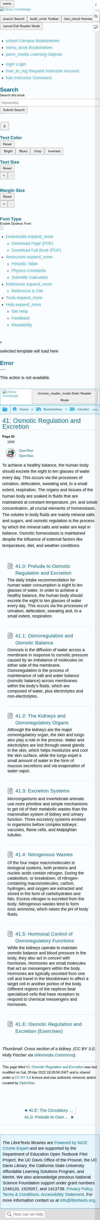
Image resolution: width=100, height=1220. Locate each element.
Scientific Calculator (29, 277)
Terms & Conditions (21, 1194)
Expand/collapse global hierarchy (7, 410)
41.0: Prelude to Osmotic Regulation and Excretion (43, 569)
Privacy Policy (79, 1189)
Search (9, 1214)
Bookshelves (53, 409)
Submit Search (14, 110)
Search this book (12, 95)
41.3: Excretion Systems (42, 790)
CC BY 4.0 (23, 1077)
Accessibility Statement (62, 1194)
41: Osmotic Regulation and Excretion (54, 1067)
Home (24, 409)
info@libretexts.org (77, 1200)
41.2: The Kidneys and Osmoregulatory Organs (42, 719)
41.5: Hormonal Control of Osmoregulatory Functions (44, 937)
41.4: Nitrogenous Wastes (44, 854)
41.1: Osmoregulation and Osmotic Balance (44, 639)
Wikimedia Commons (54, 1055)
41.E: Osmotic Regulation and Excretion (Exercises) (48, 1027)
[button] (20, 318)
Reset (7, 144)
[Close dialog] (3, 369)
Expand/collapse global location (95, 408)
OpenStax (26, 450)
